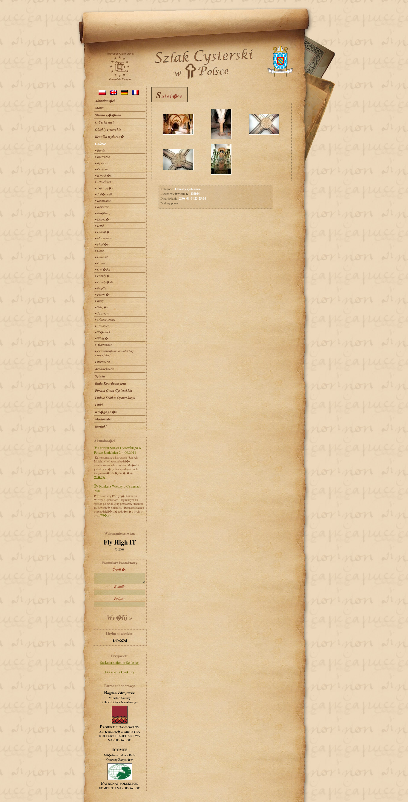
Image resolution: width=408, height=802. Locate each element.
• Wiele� (101, 338)
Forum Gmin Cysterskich (113, 390)
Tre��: (119, 569)
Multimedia (103, 419)
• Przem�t (102, 294)
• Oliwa (100, 263)
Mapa (99, 107)
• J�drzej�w (104, 188)
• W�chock (103, 332)
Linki (99, 404)
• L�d (99, 225)
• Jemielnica (103, 182)
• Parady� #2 (104, 282)
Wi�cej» (99, 477)
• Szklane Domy (105, 319)
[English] (113, 93)
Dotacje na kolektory (119, 672)
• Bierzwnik (102, 157)
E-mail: (119, 586)
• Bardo (100, 150)
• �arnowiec (103, 345)
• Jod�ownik (103, 194)
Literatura (102, 361)
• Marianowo (103, 238)
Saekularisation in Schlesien (119, 662)
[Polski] (102, 93)
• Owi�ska (102, 269)
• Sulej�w (102, 307)
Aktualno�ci (105, 100)
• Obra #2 (101, 257)
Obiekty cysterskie (108, 129)
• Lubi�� (102, 232)
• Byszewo (101, 163)
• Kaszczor (101, 207)
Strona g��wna (108, 115)
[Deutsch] (124, 93)
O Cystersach (105, 122)
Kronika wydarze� (109, 136)
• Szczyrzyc (102, 313)
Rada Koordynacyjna (110, 383)
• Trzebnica (102, 326)
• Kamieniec (103, 200)
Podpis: (119, 598)
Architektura (104, 368)
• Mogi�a (101, 244)
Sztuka (100, 376)
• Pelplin (100, 288)
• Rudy (99, 301)
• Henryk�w (103, 175)
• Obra (99, 251)
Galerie (100, 143)
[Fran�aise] (135, 93)
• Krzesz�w (103, 219)
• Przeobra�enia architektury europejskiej (114, 353)
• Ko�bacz (102, 213)
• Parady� (102, 276)
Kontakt (101, 426)
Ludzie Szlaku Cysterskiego (115, 397)
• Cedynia (101, 169)
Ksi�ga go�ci (106, 411)
